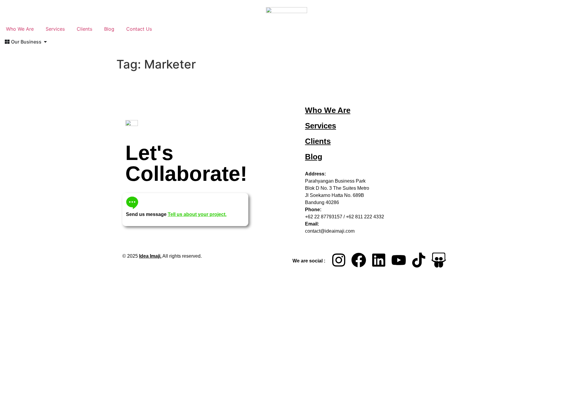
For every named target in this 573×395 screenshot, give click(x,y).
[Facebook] (358, 260)
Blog (109, 29)
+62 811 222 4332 (365, 216)
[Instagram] (338, 260)
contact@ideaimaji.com (330, 231)
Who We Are (20, 29)
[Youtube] (398, 260)
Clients (84, 29)
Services (55, 29)
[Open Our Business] (45, 41)
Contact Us (139, 29)
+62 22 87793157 (323, 216)
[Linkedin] (378, 260)
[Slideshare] (438, 260)
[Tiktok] (418, 260)
